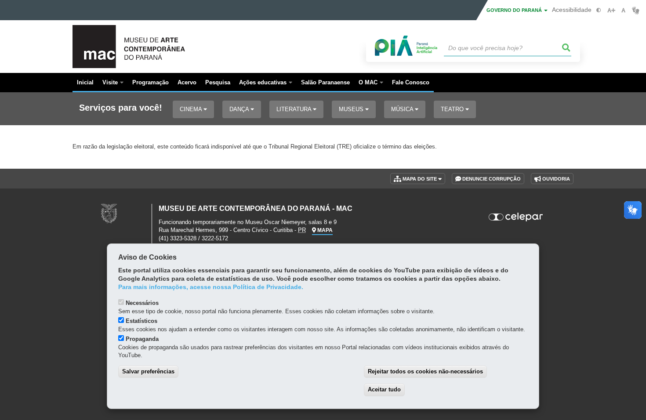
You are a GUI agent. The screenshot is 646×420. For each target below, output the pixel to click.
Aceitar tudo (384, 389)
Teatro (453, 109)
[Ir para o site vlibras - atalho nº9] (636, 10)
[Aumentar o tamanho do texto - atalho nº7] (611, 10)
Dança (239, 109)
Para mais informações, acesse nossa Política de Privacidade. (210, 287)
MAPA (324, 230)
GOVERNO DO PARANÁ (514, 10)
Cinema (191, 109)
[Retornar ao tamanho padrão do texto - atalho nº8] (623, 10)
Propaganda (142, 339)
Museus (352, 109)
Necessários (142, 303)
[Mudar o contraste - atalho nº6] (599, 10)
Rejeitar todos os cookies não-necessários (425, 371)
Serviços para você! (120, 107)
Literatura (294, 109)
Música (403, 109)
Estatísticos (141, 321)
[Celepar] (516, 217)
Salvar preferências (148, 371)
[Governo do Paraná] (109, 213)
